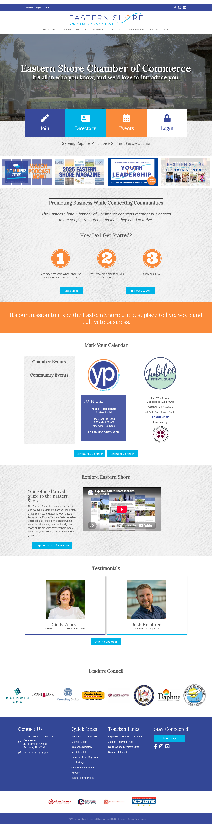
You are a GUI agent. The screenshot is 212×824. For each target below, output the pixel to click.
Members (66, 30)
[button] (71, 290)
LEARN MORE (160, 417)
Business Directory (81, 747)
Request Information (119, 752)
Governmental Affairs (83, 768)
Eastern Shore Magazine (85, 757)
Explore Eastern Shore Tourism (125, 737)
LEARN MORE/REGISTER (103, 432)
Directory (82, 30)
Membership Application (84, 737)
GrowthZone (140, 819)
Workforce (99, 30)
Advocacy (117, 30)
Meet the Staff (78, 752)
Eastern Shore (136, 30)
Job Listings (78, 762)
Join (46, 8)
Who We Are (49, 30)
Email (26, 753)
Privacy (75, 773)
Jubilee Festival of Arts (120, 742)
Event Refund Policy (82, 778)
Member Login (33, 8)
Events (154, 30)
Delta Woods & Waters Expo (123, 747)
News (167, 30)
